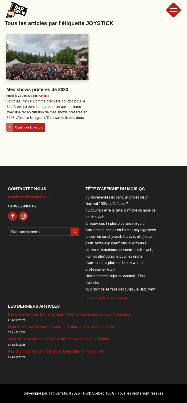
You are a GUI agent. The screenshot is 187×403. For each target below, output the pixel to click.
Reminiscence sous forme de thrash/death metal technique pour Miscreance (69, 314)
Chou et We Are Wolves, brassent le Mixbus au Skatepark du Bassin (62, 326)
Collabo (44, 95)
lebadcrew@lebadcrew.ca (28, 197)
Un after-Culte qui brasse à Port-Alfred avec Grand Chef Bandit (58, 339)
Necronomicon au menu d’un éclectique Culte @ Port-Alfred (56, 351)
